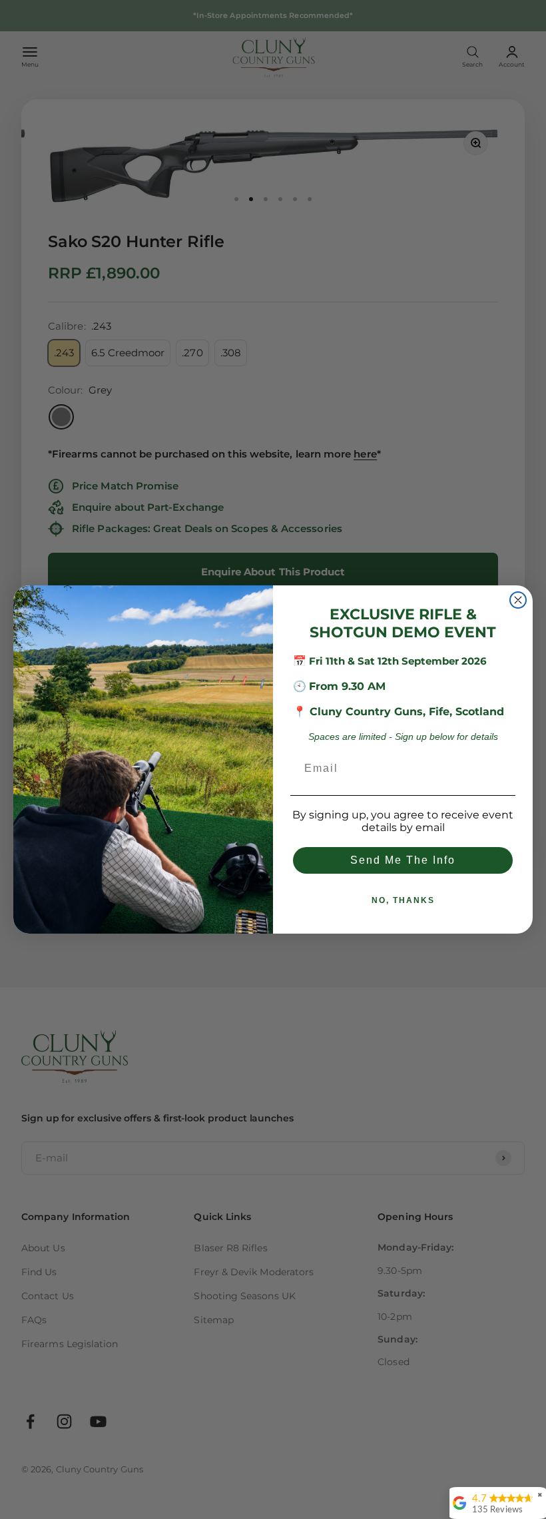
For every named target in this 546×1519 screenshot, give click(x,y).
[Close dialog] (518, 600)
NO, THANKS (403, 900)
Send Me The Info (402, 860)
